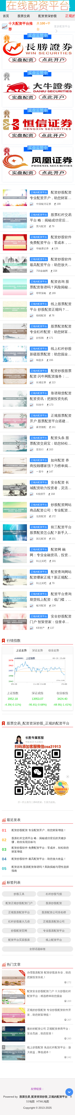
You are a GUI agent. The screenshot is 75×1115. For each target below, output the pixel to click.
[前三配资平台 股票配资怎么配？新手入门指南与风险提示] (15, 532)
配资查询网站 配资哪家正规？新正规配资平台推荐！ (51, 577)
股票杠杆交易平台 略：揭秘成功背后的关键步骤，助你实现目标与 (39, 840)
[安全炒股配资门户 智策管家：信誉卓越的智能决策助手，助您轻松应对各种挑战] (15, 621)
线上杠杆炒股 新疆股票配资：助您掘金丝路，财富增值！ (51, 354)
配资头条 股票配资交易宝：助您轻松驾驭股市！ (50, 443)
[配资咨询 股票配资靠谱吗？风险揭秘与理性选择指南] (15, 286)
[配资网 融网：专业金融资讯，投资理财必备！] (15, 554)
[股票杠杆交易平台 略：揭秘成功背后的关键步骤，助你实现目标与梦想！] (15, 219)
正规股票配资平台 (19, 912)
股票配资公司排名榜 (54, 912)
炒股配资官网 (19, 930)
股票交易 (24, 16)
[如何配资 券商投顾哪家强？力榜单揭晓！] (15, 465)
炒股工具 (19, 894)
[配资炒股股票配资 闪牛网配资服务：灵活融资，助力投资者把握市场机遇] (15, 376)
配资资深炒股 (47, 16)
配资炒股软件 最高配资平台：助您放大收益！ (51, 264)
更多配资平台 (62, 26)
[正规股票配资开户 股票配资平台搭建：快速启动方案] (15, 420)
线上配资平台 (54, 940)
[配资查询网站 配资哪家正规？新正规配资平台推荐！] (15, 577)
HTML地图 (42, 1101)
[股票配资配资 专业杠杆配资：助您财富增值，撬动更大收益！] (15, 331)
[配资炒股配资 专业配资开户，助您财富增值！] (15, 197)
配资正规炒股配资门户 (19, 903)
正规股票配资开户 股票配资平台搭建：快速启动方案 (51, 421)
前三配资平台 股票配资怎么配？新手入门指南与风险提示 (51, 532)
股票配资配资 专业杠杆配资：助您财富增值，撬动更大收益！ (51, 332)
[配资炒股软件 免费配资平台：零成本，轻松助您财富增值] (15, 242)
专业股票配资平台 (54, 930)
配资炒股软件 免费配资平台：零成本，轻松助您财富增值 (51, 242)
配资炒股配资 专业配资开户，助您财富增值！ (51, 198)
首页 (6, 16)
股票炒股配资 (54, 903)
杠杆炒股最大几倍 (19, 921)
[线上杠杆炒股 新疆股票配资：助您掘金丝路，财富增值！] (15, 353)
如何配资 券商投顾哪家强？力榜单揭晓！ (49, 465)
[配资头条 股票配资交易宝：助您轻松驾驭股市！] (15, 443)
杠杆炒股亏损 (54, 894)
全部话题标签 (37, 949)
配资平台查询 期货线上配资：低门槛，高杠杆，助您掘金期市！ (51, 599)
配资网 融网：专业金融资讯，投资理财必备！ (50, 555)
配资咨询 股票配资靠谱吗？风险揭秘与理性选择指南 (50, 287)
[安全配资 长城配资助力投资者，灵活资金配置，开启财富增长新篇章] (15, 487)
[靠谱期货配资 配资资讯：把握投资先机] (15, 398)
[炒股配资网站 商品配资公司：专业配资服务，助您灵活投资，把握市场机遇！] (15, 510)
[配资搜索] (68, 5)
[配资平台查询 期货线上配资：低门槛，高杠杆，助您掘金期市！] (15, 599)
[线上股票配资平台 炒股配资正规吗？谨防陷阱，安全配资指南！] (15, 309)
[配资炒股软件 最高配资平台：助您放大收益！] (15, 264)
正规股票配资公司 (54, 921)
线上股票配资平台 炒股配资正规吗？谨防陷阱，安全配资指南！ (51, 309)
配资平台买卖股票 (19, 940)
